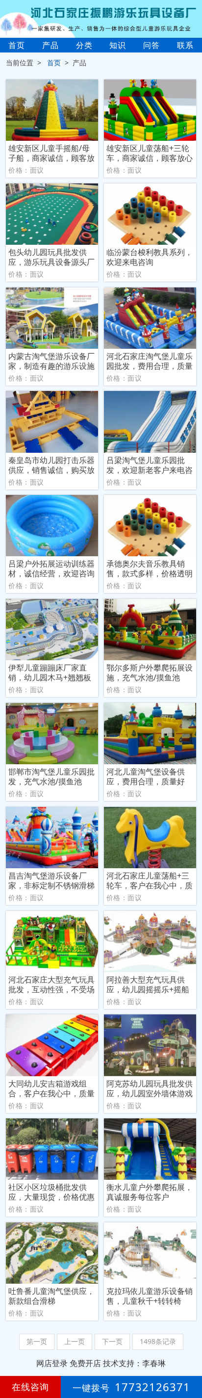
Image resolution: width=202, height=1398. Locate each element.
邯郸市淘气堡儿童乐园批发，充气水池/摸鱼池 (51, 776)
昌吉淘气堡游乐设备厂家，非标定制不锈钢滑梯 (51, 880)
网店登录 (52, 1363)
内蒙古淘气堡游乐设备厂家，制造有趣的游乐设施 (51, 361)
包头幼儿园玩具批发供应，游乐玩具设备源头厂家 (51, 257)
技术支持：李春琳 (134, 1363)
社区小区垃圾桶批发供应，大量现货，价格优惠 (51, 1192)
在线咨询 (30, 1387)
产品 (50, 45)
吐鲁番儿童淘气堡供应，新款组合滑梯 (51, 1296)
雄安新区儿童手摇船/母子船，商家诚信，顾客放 (51, 153)
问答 (151, 45)
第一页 (36, 1341)
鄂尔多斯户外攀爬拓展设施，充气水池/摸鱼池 (149, 672)
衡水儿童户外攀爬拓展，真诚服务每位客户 (149, 1192)
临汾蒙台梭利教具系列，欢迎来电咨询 (149, 257)
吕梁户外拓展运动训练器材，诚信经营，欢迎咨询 (51, 568)
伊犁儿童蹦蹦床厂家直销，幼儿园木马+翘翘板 (49, 672)
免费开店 (85, 1363)
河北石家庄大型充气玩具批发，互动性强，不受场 (51, 984)
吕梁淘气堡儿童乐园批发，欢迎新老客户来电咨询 (149, 465)
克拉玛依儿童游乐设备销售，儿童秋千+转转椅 (149, 1296)
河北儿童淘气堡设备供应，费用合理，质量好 (145, 776)
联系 (185, 45)
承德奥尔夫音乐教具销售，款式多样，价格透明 (149, 568)
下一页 (112, 1341)
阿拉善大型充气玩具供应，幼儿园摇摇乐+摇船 (147, 984)
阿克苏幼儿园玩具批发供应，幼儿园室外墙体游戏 (149, 1088)
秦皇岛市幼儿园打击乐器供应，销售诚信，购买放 (51, 465)
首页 (16, 45)
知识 (117, 45)
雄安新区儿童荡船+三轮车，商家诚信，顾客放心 (149, 153)
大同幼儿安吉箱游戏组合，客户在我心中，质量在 (51, 1088)
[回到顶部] (189, 1361)
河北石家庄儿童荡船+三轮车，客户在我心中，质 (149, 880)
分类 (84, 45)
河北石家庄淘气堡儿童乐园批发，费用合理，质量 (149, 361)
